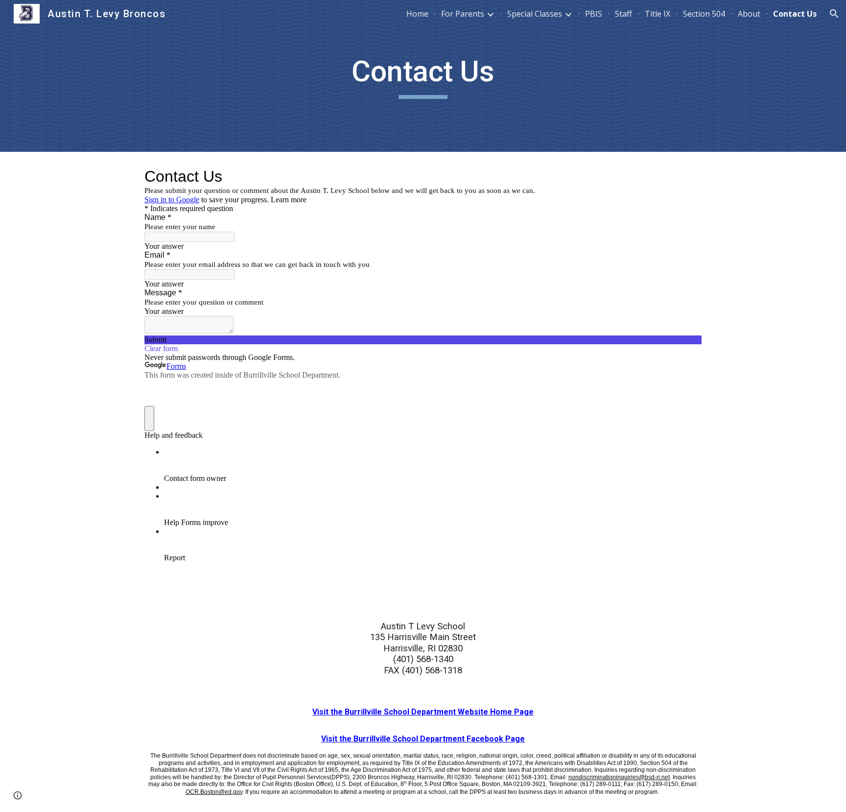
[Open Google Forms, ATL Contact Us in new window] (687, 176)
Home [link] (417, 13)
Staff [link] (623, 13)
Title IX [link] (657, 13)
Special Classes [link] (534, 13)
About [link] (749, 13)
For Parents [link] (462, 13)
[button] (834, 13)
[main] (423, 76)
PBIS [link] (593, 13)
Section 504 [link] (704, 13)
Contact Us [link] (795, 13)
